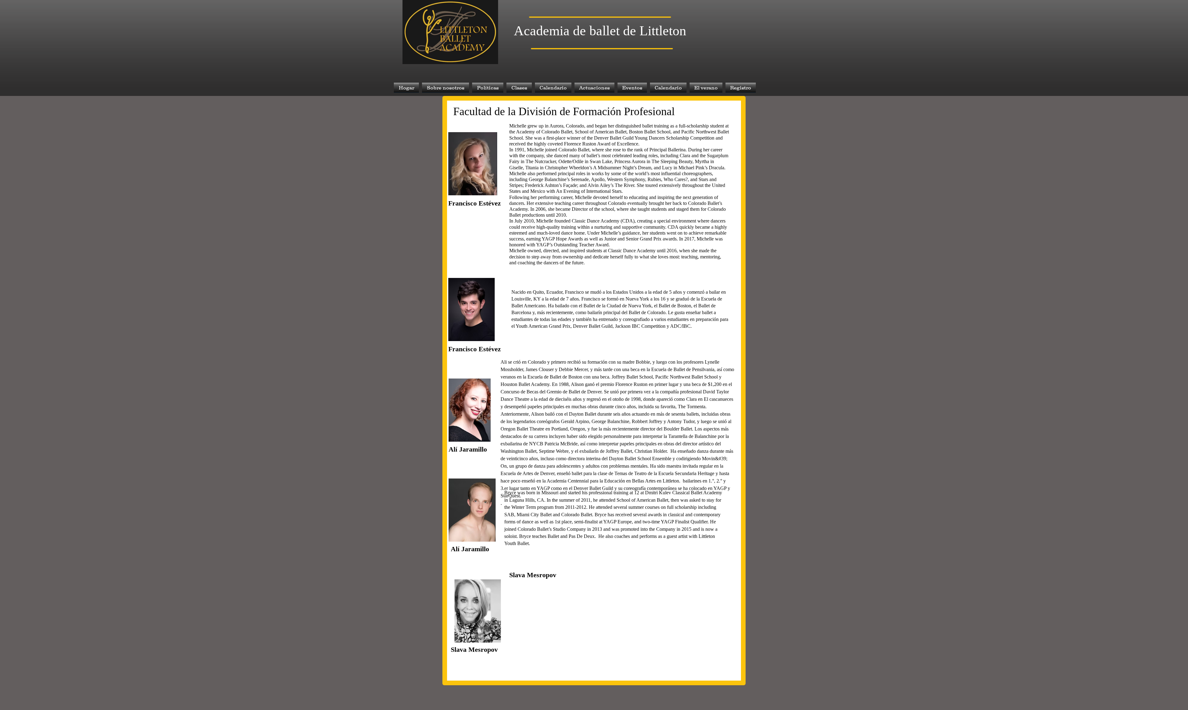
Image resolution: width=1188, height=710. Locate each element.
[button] (445, 88)
